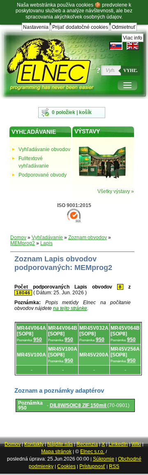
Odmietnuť (124, 27)
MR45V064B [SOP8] (125, 331)
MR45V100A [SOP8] (62, 352)
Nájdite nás (60, 444)
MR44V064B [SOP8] (62, 331)
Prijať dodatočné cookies (80, 27)
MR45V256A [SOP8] (125, 352)
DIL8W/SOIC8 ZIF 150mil (78, 405)
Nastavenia (36, 27)
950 (37, 339)
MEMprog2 (22, 243)
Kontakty (34, 444)
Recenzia (87, 444)
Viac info (132, 37)
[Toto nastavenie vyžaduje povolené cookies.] (133, 46)
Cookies (66, 466)
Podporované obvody (42, 175)
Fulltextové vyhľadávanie (33, 162)
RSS (114, 466)
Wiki (136, 444)
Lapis (46, 243)
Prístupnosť (92, 466)
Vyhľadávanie (47, 237)
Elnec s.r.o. (92, 451)
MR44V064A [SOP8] (31, 331)
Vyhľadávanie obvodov (44, 149)
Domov (18, 237)
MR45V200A (94, 355)
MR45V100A (31, 355)
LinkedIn (118, 444)
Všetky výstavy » (115, 191)
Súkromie (103, 459)
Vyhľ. (130, 70)
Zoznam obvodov (87, 237)
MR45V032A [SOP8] (94, 331)
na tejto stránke (70, 308)
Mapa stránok (56, 451)
